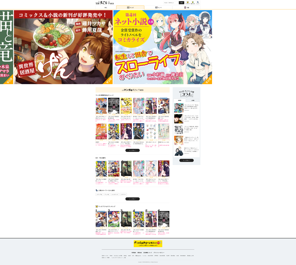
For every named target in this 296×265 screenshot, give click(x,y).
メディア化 (99, 194)
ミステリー (123, 194)
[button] (146, 83)
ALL (106, 7)
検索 (181, 2)
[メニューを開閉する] (197, 3)
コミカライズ (114, 194)
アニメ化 (107, 194)
